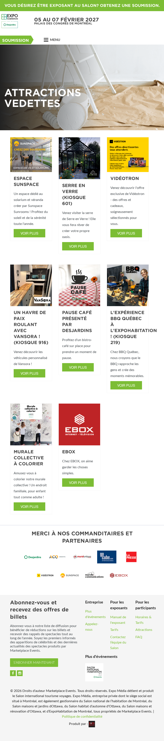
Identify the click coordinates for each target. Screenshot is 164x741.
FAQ (138, 637)
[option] (82, 87)
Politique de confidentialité (82, 716)
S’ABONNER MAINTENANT (34, 662)
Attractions (143, 630)
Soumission (15, 40)
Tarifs (114, 630)
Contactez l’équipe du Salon (118, 642)
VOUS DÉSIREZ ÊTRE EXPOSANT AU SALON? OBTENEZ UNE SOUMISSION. (82, 5)
